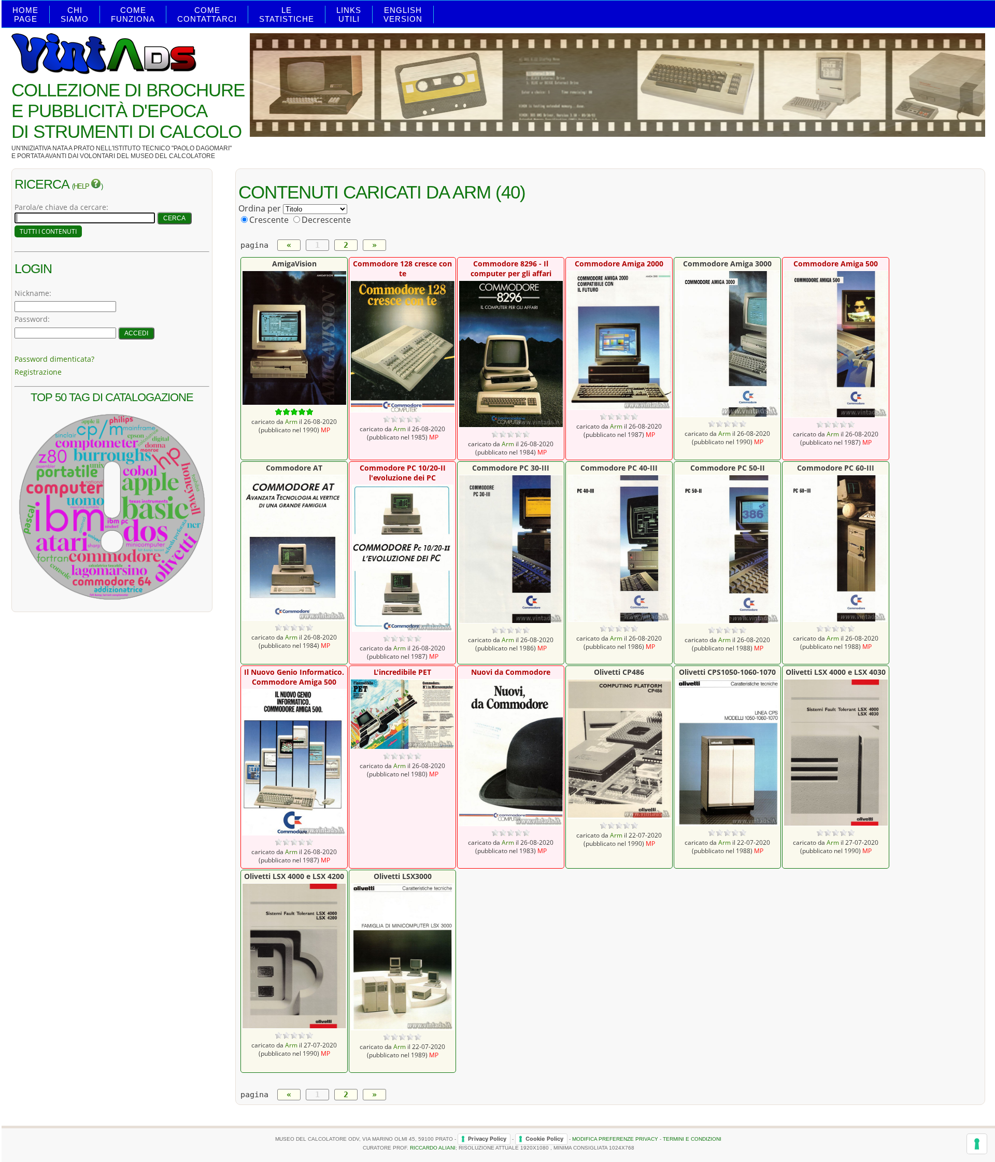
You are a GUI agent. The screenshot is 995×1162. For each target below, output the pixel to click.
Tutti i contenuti (48, 231)
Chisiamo (75, 14)
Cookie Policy (544, 1138)
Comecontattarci (207, 14)
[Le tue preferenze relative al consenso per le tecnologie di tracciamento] (977, 1144)
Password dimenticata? (54, 359)
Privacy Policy (487, 1138)
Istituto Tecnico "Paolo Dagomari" (172, 148)
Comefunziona (133, 14)
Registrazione (38, 372)
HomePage (25, 14)
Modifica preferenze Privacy (615, 1138)
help (82, 186)
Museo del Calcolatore (173, 156)
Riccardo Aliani (433, 1148)
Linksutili (348, 14)
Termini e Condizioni (692, 1138)
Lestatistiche (286, 14)
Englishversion (402, 14)
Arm (291, 421)
